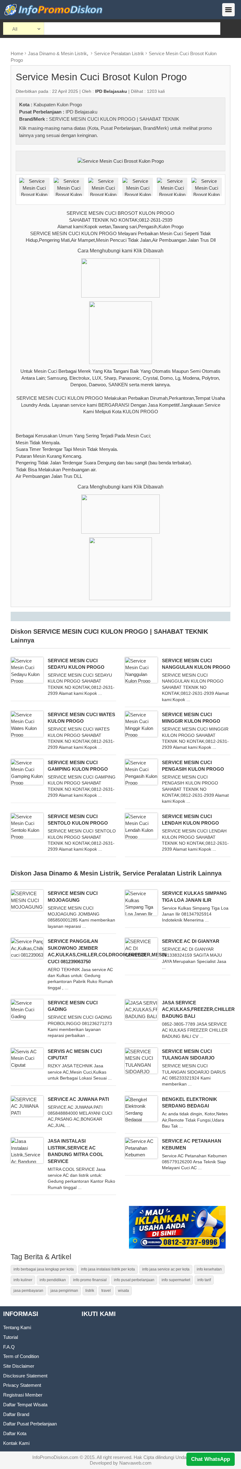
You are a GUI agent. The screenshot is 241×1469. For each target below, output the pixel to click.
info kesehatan (209, 1269)
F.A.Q (9, 1347)
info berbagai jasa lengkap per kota (43, 1269)
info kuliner (22, 1280)
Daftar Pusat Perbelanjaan (30, 1423)
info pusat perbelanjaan (134, 1280)
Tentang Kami (17, 1327)
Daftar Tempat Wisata (25, 1404)
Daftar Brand (16, 1414)
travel (106, 1290)
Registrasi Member (22, 1395)
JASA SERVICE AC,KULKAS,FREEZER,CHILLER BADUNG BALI (198, 1009)
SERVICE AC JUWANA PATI (78, 1099)
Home (17, 53)
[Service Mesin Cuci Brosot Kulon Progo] (120, 160)
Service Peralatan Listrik (119, 53)
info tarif (204, 1280)
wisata (123, 1290)
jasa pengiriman (64, 1290)
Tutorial (10, 1337)
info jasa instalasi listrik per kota (108, 1269)
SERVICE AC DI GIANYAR (190, 941)
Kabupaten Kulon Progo (58, 104)
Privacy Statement (22, 1385)
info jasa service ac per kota (166, 1269)
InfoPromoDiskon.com (55, 1457)
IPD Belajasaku (81, 111)
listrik (89, 1290)
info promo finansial (90, 1280)
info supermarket (176, 1280)
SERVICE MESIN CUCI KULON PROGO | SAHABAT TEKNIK (114, 119)
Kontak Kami (16, 1443)
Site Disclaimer (18, 1366)
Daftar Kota (14, 1433)
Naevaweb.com (135, 1463)
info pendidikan (53, 1280)
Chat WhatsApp (210, 1459)
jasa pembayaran (28, 1290)
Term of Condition (21, 1356)
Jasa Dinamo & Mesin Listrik (57, 53)
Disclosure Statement (25, 1375)
